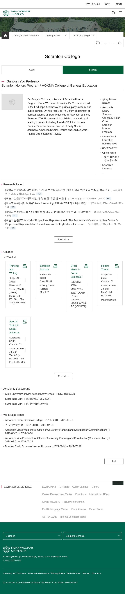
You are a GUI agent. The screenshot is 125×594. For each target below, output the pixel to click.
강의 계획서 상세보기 (25, 266)
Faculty (93, 69)
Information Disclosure (38, 573)
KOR (107, 4)
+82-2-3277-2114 (13, 560)
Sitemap (86, 573)
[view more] (117, 483)
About (32, 69)
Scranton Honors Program (20, 85)
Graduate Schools (75, 536)
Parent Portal (96, 509)
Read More (63, 239)
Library (95, 486)
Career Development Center (57, 494)
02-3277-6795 (109, 148)
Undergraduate (53, 35)
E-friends (64, 486)
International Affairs (99, 494)
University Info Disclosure (14, 573)
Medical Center (74, 573)
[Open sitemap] (120, 13)
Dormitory (80, 494)
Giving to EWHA (51, 501)
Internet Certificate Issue (73, 516)
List (114, 461)
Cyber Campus (80, 486)
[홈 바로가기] (5, 35)
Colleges (10, 536)
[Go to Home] (18, 549)
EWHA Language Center (55, 509)
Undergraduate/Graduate (25, 35)
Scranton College (81, 35)
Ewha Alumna (78, 509)
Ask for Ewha (49, 516)
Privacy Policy (58, 573)
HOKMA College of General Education (69, 85)
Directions (96, 573)
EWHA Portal (93, 4)
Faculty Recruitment (73, 501)
